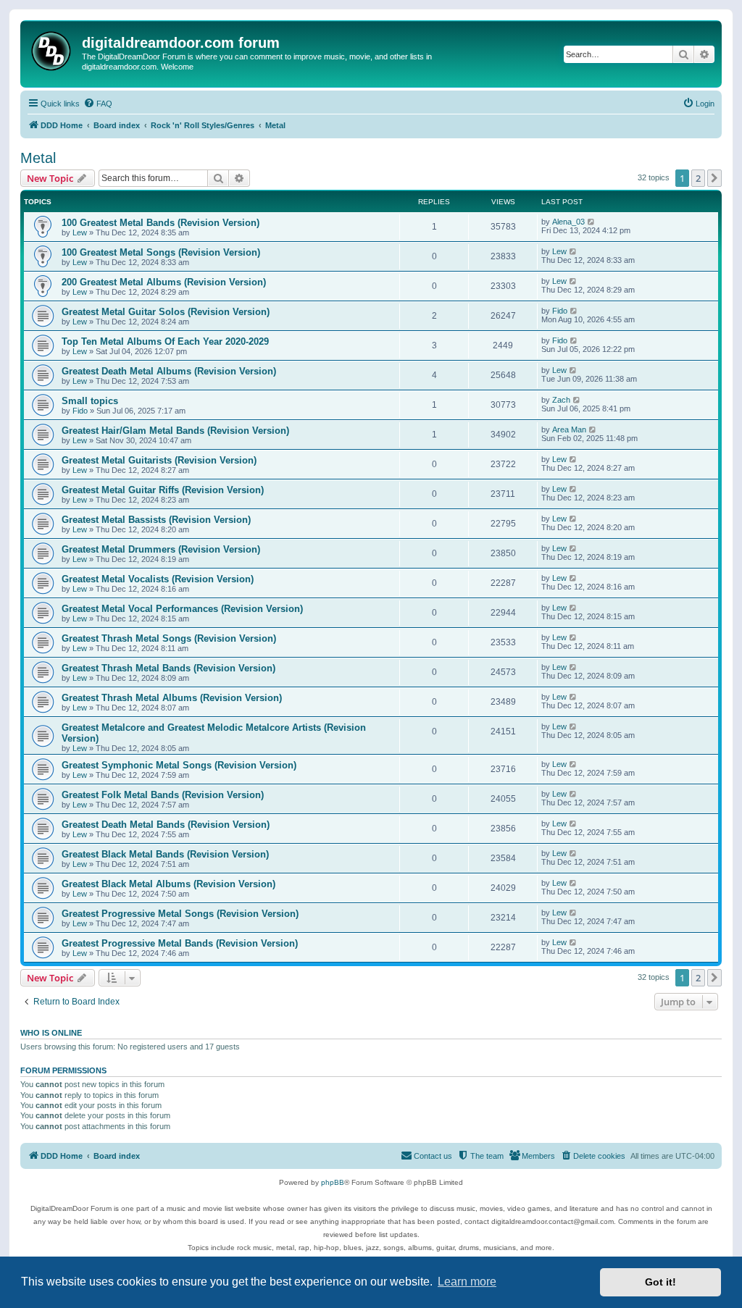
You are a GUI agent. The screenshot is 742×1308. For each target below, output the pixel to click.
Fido (559, 310)
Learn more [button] (467, 1281)
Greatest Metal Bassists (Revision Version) (156, 519)
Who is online (51, 1032)
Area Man (569, 429)
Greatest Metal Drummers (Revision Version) (161, 549)
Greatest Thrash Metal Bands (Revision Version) (168, 668)
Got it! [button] (660, 1282)
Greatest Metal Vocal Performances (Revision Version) (182, 608)
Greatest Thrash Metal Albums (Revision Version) (172, 697)
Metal (38, 158)
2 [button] (698, 178)
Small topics (90, 400)
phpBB (332, 1182)
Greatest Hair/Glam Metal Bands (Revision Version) (175, 430)
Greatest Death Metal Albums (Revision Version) (169, 371)
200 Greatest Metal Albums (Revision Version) (164, 282)
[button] (714, 178)
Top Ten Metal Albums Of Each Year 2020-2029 (165, 341)
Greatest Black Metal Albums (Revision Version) (168, 884)
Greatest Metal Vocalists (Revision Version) (158, 579)
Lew (79, 232)
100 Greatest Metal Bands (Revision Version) (160, 222)
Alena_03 (568, 221)
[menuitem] (97, 103)
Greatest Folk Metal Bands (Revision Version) (163, 794)
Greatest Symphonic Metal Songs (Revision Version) (179, 765)
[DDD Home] (53, 49)
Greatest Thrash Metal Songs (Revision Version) (169, 638)
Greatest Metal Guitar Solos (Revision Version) (166, 311)
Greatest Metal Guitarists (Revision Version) (159, 460)
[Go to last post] (591, 221)
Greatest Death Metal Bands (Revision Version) (166, 824)
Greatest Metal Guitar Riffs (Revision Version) (163, 490)
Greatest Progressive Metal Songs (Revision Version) (180, 913)
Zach (561, 399)
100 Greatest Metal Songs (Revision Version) (161, 252)
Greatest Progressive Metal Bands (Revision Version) (180, 943)
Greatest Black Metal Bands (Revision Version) (165, 854)
